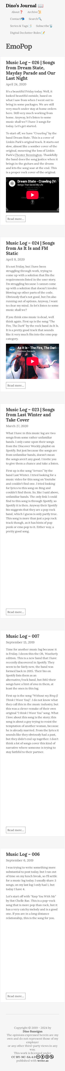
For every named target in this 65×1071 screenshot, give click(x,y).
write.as (43, 1060)
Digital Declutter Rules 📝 (27, 32)
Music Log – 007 (22, 636)
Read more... (15, 219)
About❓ (17, 12)
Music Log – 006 (23, 854)
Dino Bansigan (32, 1031)
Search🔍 (35, 19)
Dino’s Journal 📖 (25, 5)
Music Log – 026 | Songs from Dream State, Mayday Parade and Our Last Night (30, 70)
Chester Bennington (28, 155)
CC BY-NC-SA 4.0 (23, 1057)
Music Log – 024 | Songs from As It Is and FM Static (30, 248)
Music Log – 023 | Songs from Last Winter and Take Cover (30, 415)
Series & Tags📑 (21, 26)
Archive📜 (34, 12)
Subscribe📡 (44, 26)
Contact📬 (17, 19)
